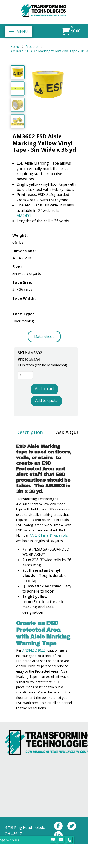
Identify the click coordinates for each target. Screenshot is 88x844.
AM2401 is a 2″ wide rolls (49, 535)
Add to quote (46, 400)
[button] (18, 31)
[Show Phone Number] (69, 840)
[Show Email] (61, 840)
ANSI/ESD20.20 (34, 650)
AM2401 (24, 215)
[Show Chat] (53, 840)
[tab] (30, 432)
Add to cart (44, 388)
